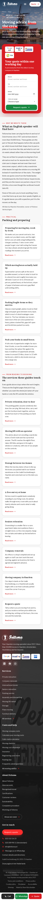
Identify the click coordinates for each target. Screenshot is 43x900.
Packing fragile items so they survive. (19, 303)
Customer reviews (9, 797)
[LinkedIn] (4, 663)
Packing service (8, 693)
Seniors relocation (14, 521)
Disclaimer (22, 884)
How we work (7, 785)
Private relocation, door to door (20, 402)
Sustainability (7, 801)
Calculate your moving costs (13, 735)
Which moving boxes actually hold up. (21, 266)
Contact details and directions (13, 855)
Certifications (7, 793)
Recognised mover (9, 789)
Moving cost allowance (11, 747)
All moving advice (9, 768)
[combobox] (21, 79)
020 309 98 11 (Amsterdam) (16, 843)
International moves (10, 685)
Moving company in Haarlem (18, 577)
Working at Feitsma (10, 810)
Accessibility (32, 884)
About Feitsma (7, 781)
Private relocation (9, 677)
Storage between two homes (18, 463)
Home (4, 12)
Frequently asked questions (12, 764)
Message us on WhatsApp (15, 851)
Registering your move (11, 756)
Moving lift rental (9, 701)
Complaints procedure (10, 806)
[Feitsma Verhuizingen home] (10, 4)
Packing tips (7, 760)
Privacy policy (30, 881)
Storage (5, 706)
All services (6, 719)
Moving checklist (8, 743)
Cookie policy (11, 884)
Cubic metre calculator (10, 739)
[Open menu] (25, 4)
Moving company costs (11, 731)
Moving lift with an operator (18, 431)
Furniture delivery (9, 714)
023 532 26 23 (10, 838)
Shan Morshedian (29, 887)
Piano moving (7, 710)
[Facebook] (10, 663)
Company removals (14, 551)
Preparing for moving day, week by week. (20, 229)
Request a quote (20, 107)
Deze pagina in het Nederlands (13, 864)
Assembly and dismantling (12, 697)
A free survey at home (15, 492)
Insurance (6, 751)
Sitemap (11, 887)
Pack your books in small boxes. (20, 339)
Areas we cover (10, 817)
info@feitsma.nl (11, 847)
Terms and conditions (15, 881)
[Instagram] (15, 663)
